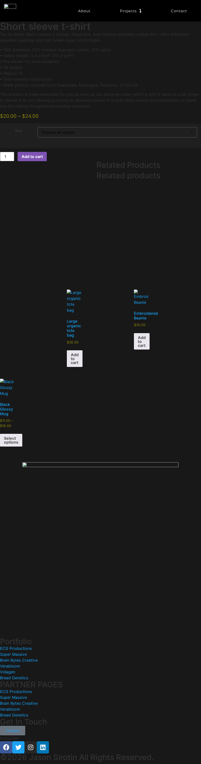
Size (18, 131)
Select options (11, 440)
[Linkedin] (43, 747)
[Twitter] (18, 747)
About (84, 11)
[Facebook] (6, 747)
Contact (179, 11)
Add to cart (32, 156)
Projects (128, 11)
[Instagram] (30, 747)
